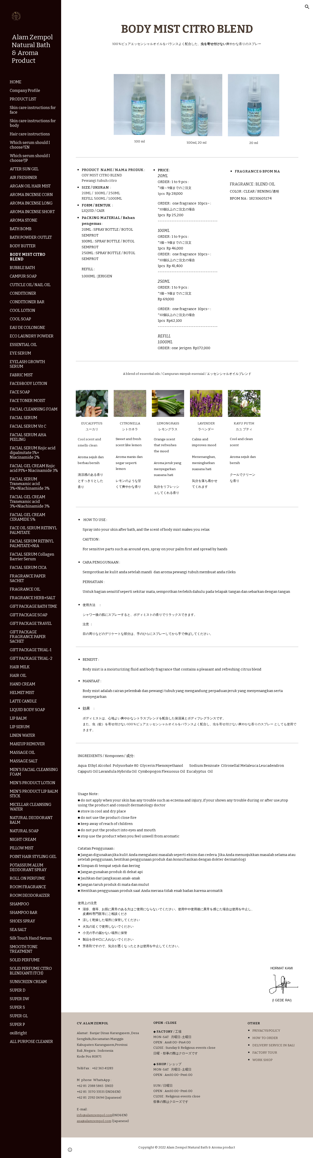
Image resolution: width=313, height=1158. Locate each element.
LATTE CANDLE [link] (23, 701)
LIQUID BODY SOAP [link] (27, 709)
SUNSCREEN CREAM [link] (28, 981)
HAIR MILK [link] (20, 667)
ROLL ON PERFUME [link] (27, 878)
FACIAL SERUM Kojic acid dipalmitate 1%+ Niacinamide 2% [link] (33, 453)
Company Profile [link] (25, 90)
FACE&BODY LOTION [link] (28, 383)
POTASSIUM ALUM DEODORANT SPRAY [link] (28, 867)
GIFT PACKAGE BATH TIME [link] (33, 606)
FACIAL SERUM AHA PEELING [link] (28, 437)
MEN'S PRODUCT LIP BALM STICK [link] (34, 793)
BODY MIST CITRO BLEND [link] (27, 256)
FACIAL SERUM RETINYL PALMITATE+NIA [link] (32, 543)
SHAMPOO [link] (19, 904)
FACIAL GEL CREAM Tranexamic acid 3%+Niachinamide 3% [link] (30, 502)
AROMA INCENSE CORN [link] (31, 194)
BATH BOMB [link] (21, 229)
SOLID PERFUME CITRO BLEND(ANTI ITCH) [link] (31, 970)
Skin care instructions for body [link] (33, 123)
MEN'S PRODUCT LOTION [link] (32, 782)
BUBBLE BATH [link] (22, 267)
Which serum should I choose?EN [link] (30, 145)
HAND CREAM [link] (22, 684)
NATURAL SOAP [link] (24, 831)
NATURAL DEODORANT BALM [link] (31, 820)
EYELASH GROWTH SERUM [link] (27, 364)
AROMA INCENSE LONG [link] (31, 203)
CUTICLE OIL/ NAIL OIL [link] (30, 284)
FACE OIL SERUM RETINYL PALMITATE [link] (33, 530)
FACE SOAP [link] (20, 392)
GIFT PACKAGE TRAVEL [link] (31, 623)
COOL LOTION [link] (22, 310)
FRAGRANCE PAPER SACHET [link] (28, 578)
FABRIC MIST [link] (21, 375)
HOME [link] (15, 82)
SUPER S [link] (17, 1007)
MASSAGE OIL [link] (22, 752)
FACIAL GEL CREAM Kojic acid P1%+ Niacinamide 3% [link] (34, 468)
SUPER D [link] (17, 990)
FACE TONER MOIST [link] (27, 400)
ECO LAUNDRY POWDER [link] (32, 336)
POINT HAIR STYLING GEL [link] (33, 856)
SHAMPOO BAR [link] (23, 912)
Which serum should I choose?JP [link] (30, 158)
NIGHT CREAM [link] (23, 839)
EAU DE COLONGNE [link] (27, 327)
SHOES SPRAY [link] (22, 921)
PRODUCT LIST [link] (23, 99)
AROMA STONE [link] (23, 220)
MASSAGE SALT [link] (23, 761)
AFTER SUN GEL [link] (24, 169)
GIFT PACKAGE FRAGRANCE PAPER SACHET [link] (28, 637)
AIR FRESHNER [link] (23, 177)
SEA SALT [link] (18, 929)
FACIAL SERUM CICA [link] (28, 567)
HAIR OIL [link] (18, 675)
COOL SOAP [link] (20, 319)
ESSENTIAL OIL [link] (23, 344)
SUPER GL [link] (19, 1016)
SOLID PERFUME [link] (25, 960)
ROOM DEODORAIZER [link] (30, 895)
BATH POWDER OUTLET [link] (31, 237)
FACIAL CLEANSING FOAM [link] (33, 409)
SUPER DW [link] (19, 998)
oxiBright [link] (18, 1033)
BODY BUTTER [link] (23, 246)
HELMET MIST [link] (22, 692)
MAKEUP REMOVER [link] (27, 744)
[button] (307, 7)
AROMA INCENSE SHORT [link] (32, 211)
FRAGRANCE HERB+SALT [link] (32, 597)
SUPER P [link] (17, 1024)
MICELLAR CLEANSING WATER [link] (30, 807)
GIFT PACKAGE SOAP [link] (28, 615)
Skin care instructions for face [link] (33, 110)
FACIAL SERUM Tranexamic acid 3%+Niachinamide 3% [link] (30, 484)
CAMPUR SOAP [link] (23, 276)
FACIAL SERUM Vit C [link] (28, 426)
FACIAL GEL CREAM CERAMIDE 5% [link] (27, 517)
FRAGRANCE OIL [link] (25, 589)
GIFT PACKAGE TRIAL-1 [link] (30, 650)
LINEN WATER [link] (22, 735)
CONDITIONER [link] (23, 293)
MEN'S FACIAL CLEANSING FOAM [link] (34, 772)
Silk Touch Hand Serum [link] (31, 938)
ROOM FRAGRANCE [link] (28, 887)
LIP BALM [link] (18, 718)
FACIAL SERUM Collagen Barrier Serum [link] (32, 556)
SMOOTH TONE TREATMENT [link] (23, 949)
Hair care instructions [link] (30, 134)
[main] (187, 34)
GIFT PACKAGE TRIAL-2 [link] (31, 658)
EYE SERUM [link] (20, 353)
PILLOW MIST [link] (22, 848)
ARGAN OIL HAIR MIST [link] (30, 186)
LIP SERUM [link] (20, 727)
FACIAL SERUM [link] (23, 417)
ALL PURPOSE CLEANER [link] (31, 1041)
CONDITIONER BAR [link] (27, 302)
